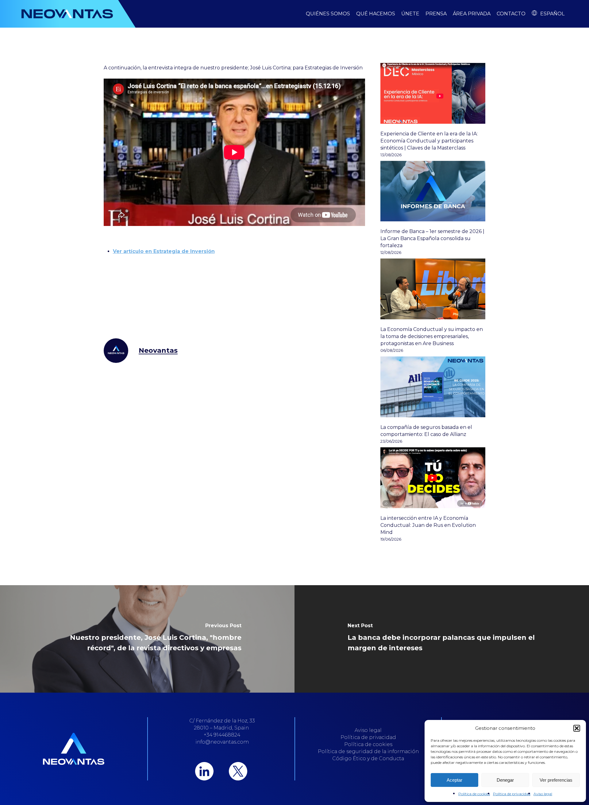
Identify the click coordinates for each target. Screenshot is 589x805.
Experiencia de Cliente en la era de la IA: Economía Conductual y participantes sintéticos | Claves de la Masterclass (429, 141)
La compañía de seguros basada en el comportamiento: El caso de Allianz (426, 430)
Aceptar (454, 780)
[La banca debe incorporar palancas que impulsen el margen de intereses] (441, 639)
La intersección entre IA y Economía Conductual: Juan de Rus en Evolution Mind (428, 525)
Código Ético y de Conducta (368, 758)
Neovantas (158, 350)
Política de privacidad (511, 793)
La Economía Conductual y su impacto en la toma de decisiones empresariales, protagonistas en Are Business (431, 336)
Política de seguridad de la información (368, 751)
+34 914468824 (222, 735)
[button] (577, 728)
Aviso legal (542, 793)
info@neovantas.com (222, 742)
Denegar (505, 780)
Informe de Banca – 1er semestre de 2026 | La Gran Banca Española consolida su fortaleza (432, 238)
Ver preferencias (556, 780)
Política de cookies (474, 793)
